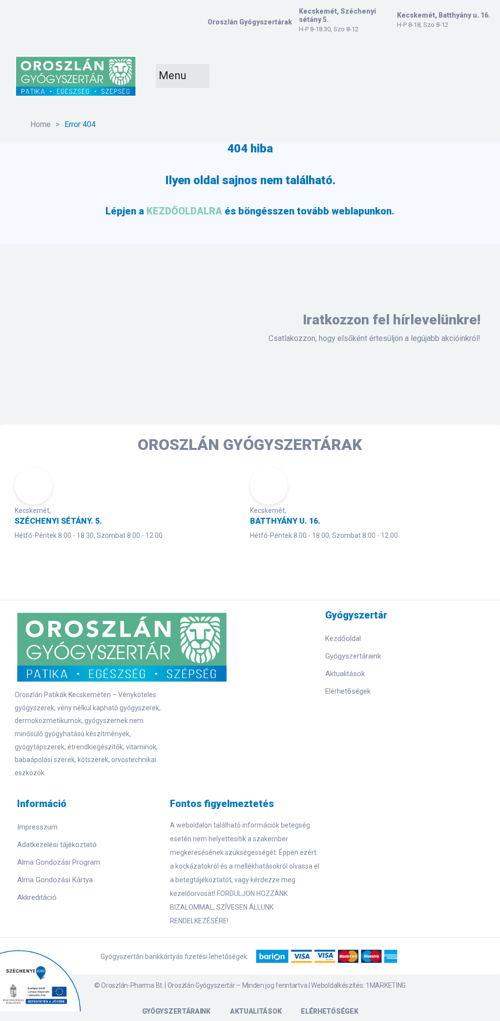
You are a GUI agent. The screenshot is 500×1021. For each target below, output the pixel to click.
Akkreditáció (37, 897)
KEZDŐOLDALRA (184, 211)
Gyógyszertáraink (353, 656)
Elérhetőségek (348, 691)
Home (40, 124)
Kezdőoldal (343, 638)
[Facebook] (329, 713)
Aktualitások (345, 673)
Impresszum (37, 827)
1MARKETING (386, 985)
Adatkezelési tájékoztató (57, 844)
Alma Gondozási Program (58, 862)
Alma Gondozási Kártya (55, 879)
